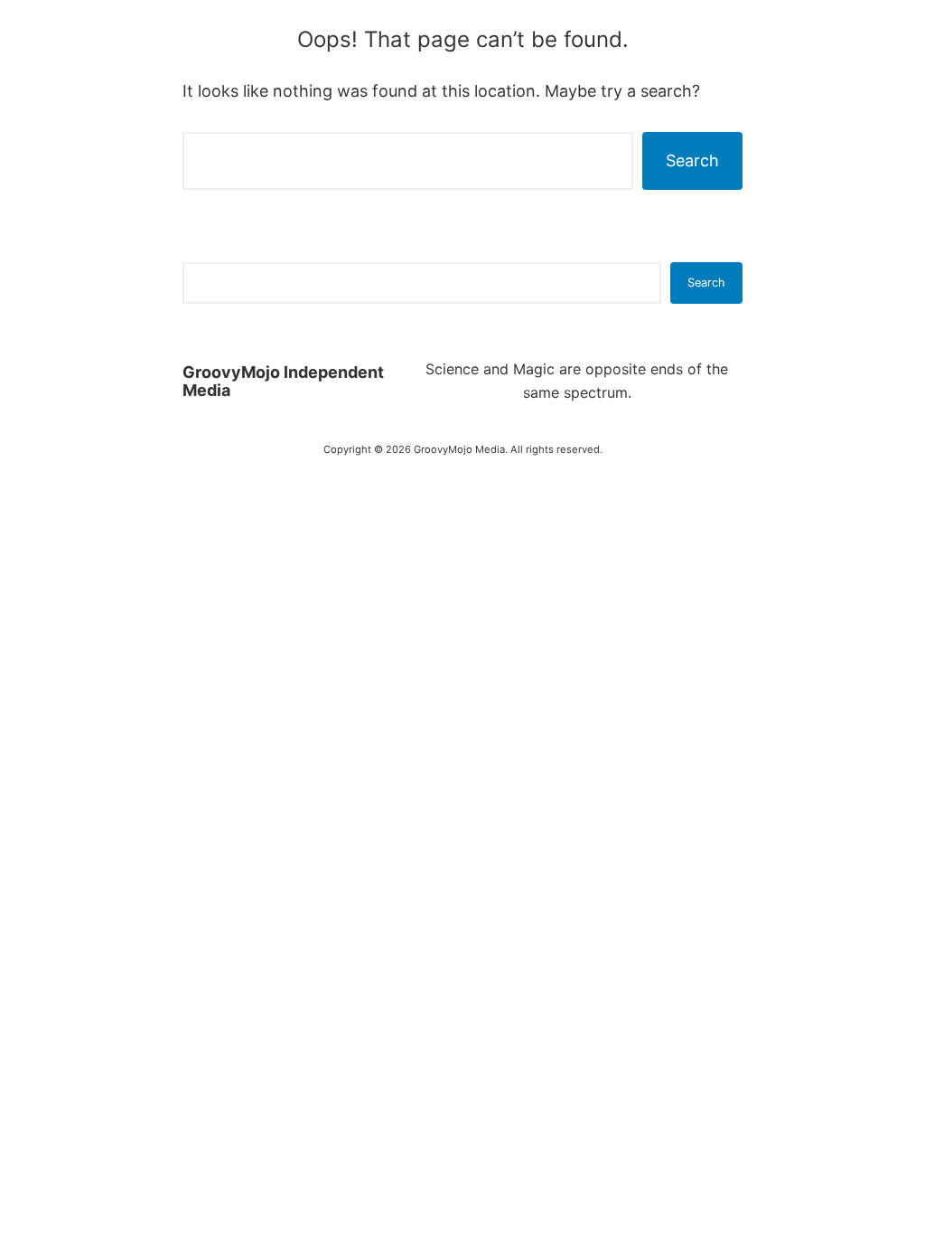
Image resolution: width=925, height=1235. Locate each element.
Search (692, 160)
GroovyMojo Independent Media (283, 381)
